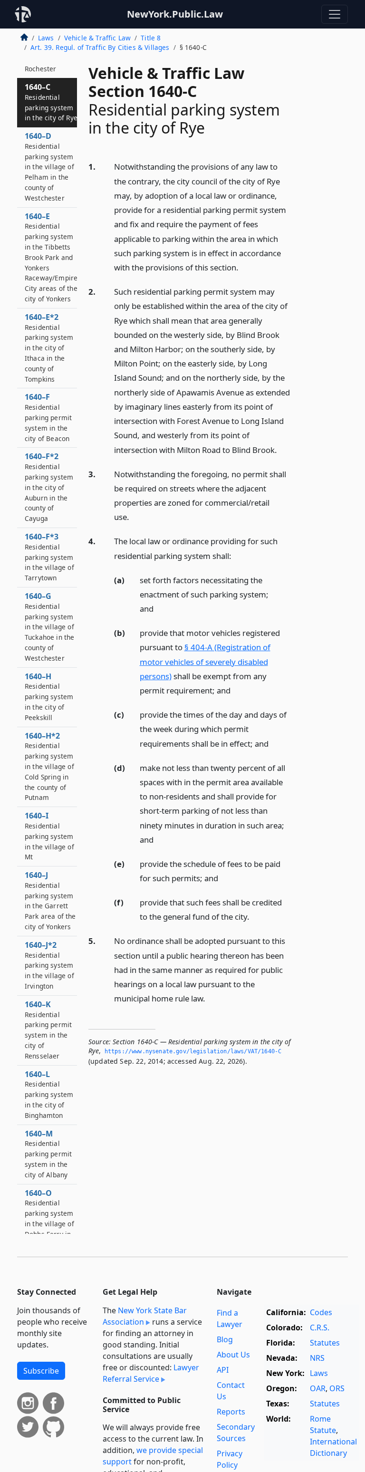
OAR (318, 1388)
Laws (46, 37)
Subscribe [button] (41, 1371)
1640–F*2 (49, 487)
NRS (317, 1358)
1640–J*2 (49, 965)
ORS (337, 1388)
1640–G (49, 627)
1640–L (49, 1094)
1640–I (49, 835)
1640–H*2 (49, 766)
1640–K (48, 1029)
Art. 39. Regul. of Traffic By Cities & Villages (100, 47)
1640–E (51, 257)
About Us (233, 1354)
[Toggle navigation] (334, 14)
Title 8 (151, 37)
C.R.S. (319, 1327)
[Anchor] (244, 267)
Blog (225, 1339)
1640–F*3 (49, 556)
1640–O (49, 1224)
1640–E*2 (49, 348)
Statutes (325, 1342)
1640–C (51, 102)
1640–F (48, 417)
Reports (231, 1411)
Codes (321, 1312)
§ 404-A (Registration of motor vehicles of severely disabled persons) (205, 661)
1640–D (49, 166)
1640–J (50, 900)
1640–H (49, 696)
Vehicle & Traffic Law (97, 37)
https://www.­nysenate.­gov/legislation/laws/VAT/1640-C (193, 1051)
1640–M (48, 1153)
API (223, 1370)
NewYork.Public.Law (175, 14)
